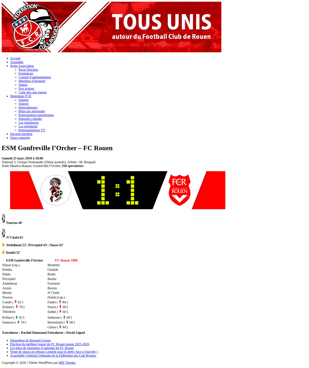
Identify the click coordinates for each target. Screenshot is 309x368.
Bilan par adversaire (31, 111)
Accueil (15, 58)
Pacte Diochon (28, 69)
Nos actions (26, 88)
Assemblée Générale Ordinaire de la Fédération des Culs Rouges (53, 355)
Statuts (22, 85)
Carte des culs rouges (32, 92)
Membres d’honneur (31, 81)
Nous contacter (20, 137)
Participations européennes (36, 115)
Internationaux (28, 107)
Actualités (16, 62)
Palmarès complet (30, 119)
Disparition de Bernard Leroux (30, 340)
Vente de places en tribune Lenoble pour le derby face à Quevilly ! (54, 352)
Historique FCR (20, 96)
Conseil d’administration (34, 77)
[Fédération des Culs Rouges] (111, 51)
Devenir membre (21, 134)
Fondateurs (25, 73)
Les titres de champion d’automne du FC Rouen (42, 348)
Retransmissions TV (31, 130)
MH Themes (67, 362)
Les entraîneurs (28, 122)
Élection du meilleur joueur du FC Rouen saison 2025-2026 (49, 344)
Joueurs (23, 103)
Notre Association (22, 66)
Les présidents (27, 126)
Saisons (23, 100)
